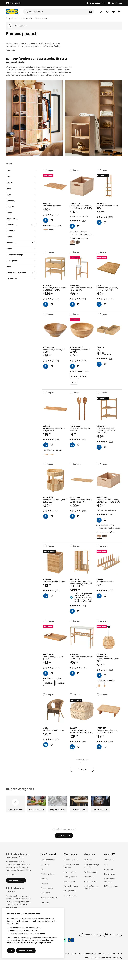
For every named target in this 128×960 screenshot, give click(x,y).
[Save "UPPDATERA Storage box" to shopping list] (78, 226)
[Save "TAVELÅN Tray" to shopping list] (105, 364)
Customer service (48, 859)
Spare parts (45, 893)
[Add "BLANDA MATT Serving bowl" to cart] (72, 366)
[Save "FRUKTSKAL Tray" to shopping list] (51, 673)
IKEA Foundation (111, 886)
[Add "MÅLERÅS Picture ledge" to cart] (45, 444)
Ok (11, 950)
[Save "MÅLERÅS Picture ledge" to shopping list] (51, 444)
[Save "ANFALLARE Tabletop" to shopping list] (78, 516)
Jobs (106, 864)
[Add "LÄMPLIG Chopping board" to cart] (99, 304)
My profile (88, 859)
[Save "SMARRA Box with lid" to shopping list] (78, 746)
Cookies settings (26, 950)
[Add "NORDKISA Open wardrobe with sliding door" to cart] (72, 611)
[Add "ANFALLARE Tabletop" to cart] (72, 516)
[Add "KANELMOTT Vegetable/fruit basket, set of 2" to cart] (45, 516)
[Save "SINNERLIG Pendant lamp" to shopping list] (105, 675)
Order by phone (70, 895)
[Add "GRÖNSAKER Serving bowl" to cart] (45, 366)
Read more (10, 50)
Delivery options (70, 876)
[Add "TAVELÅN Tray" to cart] (99, 364)
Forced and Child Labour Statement (98, 958)
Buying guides (69, 881)
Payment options (71, 886)
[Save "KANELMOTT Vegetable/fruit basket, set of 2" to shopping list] (51, 516)
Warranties (45, 902)
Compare (50, 170)
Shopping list (89, 876)
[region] (33, 933)
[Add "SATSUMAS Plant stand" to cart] (72, 304)
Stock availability (47, 874)
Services (44, 878)
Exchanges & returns (49, 897)
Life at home (109, 874)
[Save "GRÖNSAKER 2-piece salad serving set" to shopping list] (78, 444)
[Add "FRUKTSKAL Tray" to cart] (45, 673)
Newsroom (108, 869)
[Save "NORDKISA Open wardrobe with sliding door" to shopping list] (78, 611)
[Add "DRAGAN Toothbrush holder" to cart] (45, 595)
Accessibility (117, 958)
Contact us (45, 864)
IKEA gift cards (70, 891)
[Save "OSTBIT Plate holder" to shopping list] (105, 595)
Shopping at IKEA (71, 859)
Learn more (11, 874)
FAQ (42, 869)
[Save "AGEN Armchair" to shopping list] (51, 744)
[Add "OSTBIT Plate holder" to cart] (99, 595)
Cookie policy (76, 953)
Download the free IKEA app (71, 865)
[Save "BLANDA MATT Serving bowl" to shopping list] (78, 366)
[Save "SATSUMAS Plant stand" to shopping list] (78, 304)
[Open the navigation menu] (119, 11)
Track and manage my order (91, 865)
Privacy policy (64, 953)
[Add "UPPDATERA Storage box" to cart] (72, 226)
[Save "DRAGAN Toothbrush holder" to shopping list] (51, 595)
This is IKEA (109, 859)
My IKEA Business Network (91, 887)
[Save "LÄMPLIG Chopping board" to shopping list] (105, 304)
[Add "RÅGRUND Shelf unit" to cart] (99, 222)
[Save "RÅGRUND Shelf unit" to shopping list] (105, 222)
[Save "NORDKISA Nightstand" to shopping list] (51, 304)
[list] (64, 804)
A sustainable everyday (109, 879)
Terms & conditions (115, 953)
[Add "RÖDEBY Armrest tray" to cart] (45, 220)
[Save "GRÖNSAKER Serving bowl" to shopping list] (51, 366)
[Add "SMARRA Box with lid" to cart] (72, 746)
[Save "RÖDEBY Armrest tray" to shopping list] (51, 220)
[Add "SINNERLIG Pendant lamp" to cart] (99, 675)
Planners (44, 883)
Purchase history (91, 872)
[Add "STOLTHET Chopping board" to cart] (99, 746)
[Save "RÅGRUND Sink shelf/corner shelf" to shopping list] (105, 447)
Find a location (70, 872)
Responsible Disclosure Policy (94, 953)
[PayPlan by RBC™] (71, 940)
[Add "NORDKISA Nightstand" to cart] (45, 304)
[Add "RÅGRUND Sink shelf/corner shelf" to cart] (99, 447)
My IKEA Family (90, 881)
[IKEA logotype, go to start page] (12, 11)
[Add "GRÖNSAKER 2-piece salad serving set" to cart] (72, 444)
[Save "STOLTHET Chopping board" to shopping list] (105, 746)
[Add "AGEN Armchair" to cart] (45, 744)
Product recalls (47, 888)
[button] (34, 118)
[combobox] (55, 12)
